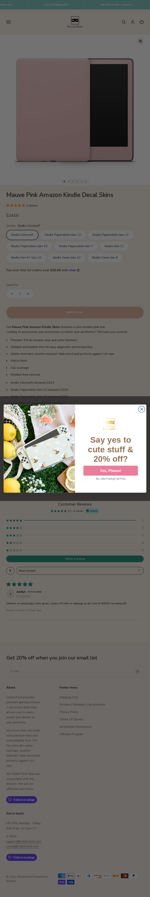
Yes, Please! (110, 471)
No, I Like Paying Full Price (111, 478)
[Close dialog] (141, 409)
